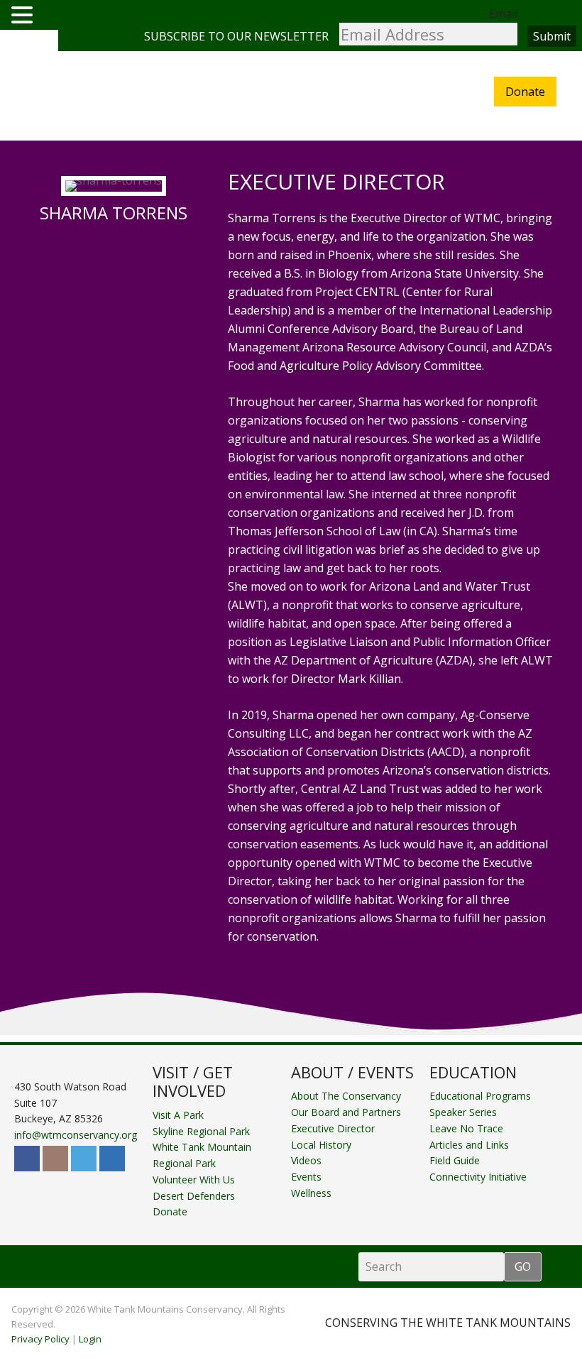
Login (90, 1339)
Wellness (311, 1193)
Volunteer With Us (194, 1179)
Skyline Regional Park (201, 1131)
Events (306, 1176)
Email (503, 13)
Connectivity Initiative (478, 1176)
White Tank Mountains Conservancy (84, 96)
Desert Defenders (194, 1196)
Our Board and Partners (346, 1112)
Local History (321, 1144)
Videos (306, 1160)
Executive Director (333, 1128)
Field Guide (454, 1160)
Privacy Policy (40, 1339)
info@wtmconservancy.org (75, 1135)
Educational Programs (480, 1095)
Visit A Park (178, 1115)
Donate (525, 91)
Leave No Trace (466, 1128)
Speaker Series (463, 1112)
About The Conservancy (346, 1095)
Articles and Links (469, 1144)
